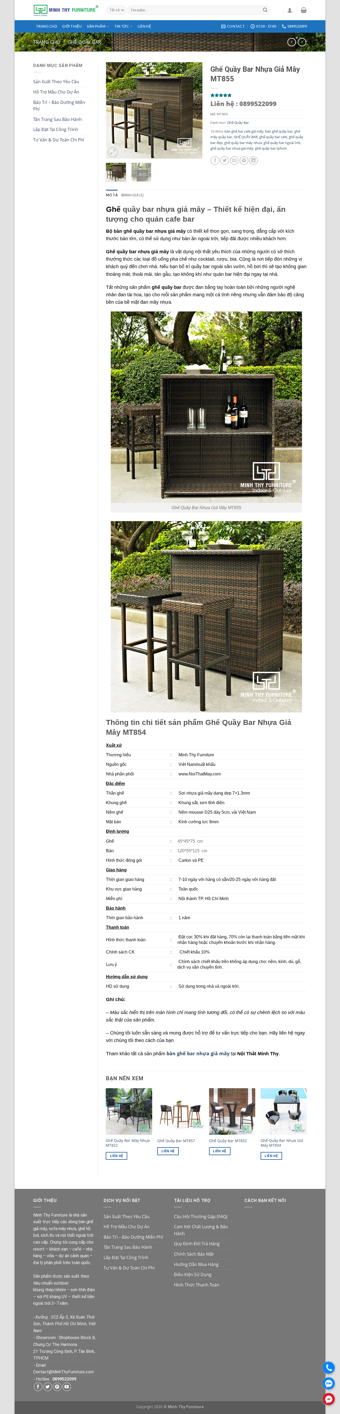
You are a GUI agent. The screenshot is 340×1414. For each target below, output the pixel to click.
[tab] (112, 195)
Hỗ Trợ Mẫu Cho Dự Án (56, 92)
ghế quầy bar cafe (273, 136)
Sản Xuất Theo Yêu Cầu (56, 82)
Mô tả (112, 195)
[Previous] (114, 110)
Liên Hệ (116, 1156)
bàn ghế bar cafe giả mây (244, 131)
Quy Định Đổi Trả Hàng (197, 1244)
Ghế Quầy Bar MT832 (228, 1140)
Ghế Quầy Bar (84, 42)
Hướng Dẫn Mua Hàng (196, 1264)
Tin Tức (121, 26)
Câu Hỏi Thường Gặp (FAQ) (200, 1216)
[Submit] (265, 10)
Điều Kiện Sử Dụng (192, 1274)
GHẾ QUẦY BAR (246, 136)
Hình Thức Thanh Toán (196, 1285)
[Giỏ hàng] (304, 10)
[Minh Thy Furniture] (66, 10)
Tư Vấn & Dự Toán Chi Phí (58, 140)
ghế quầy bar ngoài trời (282, 142)
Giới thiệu (72, 26)
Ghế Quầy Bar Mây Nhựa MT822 (128, 1143)
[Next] (193, 110)
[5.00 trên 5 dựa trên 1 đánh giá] (258, 95)
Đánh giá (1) (132, 195)
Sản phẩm (96, 26)
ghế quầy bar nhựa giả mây (231, 148)
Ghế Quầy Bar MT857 (176, 1140)
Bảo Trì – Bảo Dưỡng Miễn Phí (59, 105)
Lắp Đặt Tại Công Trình (55, 129)
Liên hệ (144, 26)
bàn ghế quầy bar (279, 131)
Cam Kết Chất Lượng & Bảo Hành (201, 1230)
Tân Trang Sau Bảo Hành (57, 119)
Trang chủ (46, 26)
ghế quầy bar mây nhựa (243, 142)
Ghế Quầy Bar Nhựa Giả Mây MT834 (282, 1143)
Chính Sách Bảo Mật (194, 1254)
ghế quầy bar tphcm (271, 148)
